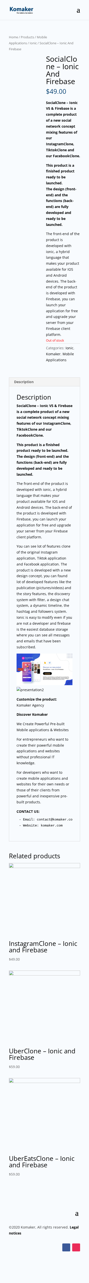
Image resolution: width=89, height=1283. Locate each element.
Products (27, 37)
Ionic (33, 43)
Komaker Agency (30, 705)
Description (24, 381)
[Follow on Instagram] (76, 1247)
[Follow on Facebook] (66, 1247)
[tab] (44, 382)
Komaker (53, 354)
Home (13, 37)
